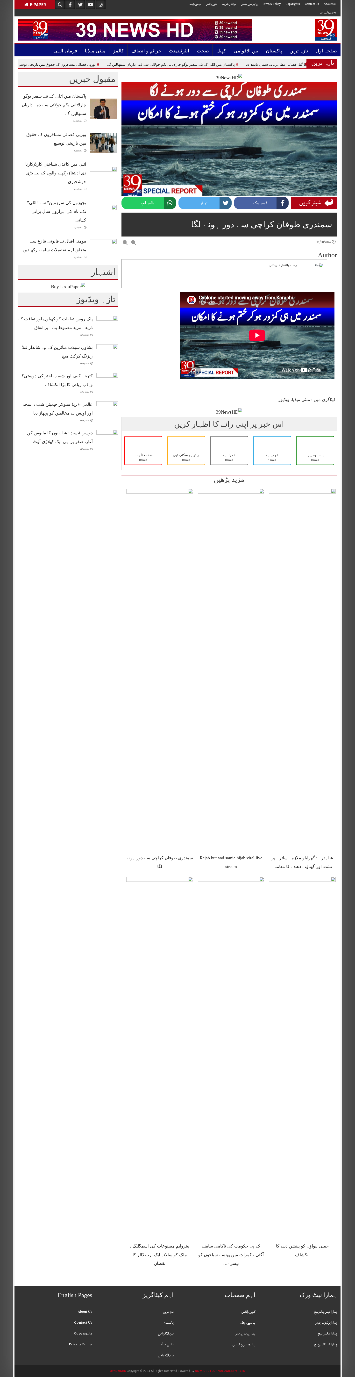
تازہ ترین (299, 50)
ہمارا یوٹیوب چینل (326, 1322)
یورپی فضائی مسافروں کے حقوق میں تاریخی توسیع (114, 64)
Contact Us (312, 4)
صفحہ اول (326, 50)
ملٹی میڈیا (95, 50)
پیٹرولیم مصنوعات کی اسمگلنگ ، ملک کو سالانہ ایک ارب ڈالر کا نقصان (159, 1255)
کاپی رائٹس (211, 4)
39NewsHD (118, 1371)
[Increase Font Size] (133, 242)
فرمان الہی (65, 50)
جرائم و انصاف (146, 50)
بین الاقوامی (246, 50)
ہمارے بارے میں (328, 12)
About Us (330, 4)
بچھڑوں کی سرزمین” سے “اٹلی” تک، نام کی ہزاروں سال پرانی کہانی (56, 211)
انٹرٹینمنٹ (179, 50)
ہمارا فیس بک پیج (325, 1311)
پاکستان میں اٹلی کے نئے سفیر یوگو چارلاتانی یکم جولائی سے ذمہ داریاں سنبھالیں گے (228, 64)
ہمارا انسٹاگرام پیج (325, 1344)
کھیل (221, 50)
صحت (203, 50)
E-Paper (37, 4)
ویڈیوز (283, 399)
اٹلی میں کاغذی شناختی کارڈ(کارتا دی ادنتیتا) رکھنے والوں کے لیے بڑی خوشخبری (55, 173)
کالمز (118, 50)
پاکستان (274, 50)
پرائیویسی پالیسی (249, 4)
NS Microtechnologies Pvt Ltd (220, 1371)
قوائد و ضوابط (229, 4)
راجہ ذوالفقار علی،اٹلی (283, 265)
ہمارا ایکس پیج (327, 1333)
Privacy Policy (272, 4)
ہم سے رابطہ (195, 4)
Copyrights (292, 4)
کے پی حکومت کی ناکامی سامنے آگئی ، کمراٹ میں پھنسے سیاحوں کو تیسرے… (231, 1255)
